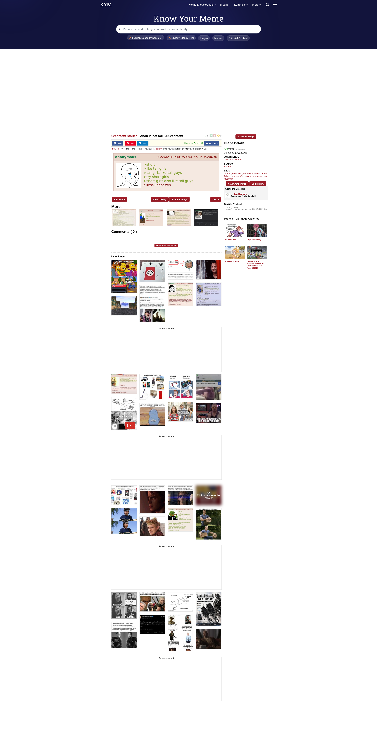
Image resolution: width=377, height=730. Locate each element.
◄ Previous (119, 199)
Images (204, 38)
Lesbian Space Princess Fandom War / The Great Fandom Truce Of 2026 (256, 264)
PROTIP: (116, 149)
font (265, 176)
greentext (236, 173)
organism (257, 176)
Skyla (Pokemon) (254, 240)
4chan (264, 173)
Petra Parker (230, 240)
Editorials (239, 4)
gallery (159, 149)
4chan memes (231, 176)
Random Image (179, 199)
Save (131, 143)
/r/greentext (245, 176)
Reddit (227, 166)
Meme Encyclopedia (201, 4)
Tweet (144, 143)
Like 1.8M (213, 143)
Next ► (215, 199)
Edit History (258, 184)
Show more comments (166, 245)
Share (119, 143)
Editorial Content (238, 38)
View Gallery (159, 199)
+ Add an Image (246, 136)
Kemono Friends (232, 261)
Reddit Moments (239, 194)
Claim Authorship (237, 184)
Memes (218, 38)
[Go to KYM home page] (106, 5)
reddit (227, 173)
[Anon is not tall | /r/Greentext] (166, 172)
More (255, 4)
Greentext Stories (124, 136)
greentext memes (251, 173)
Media (223, 4)
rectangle (229, 179)
